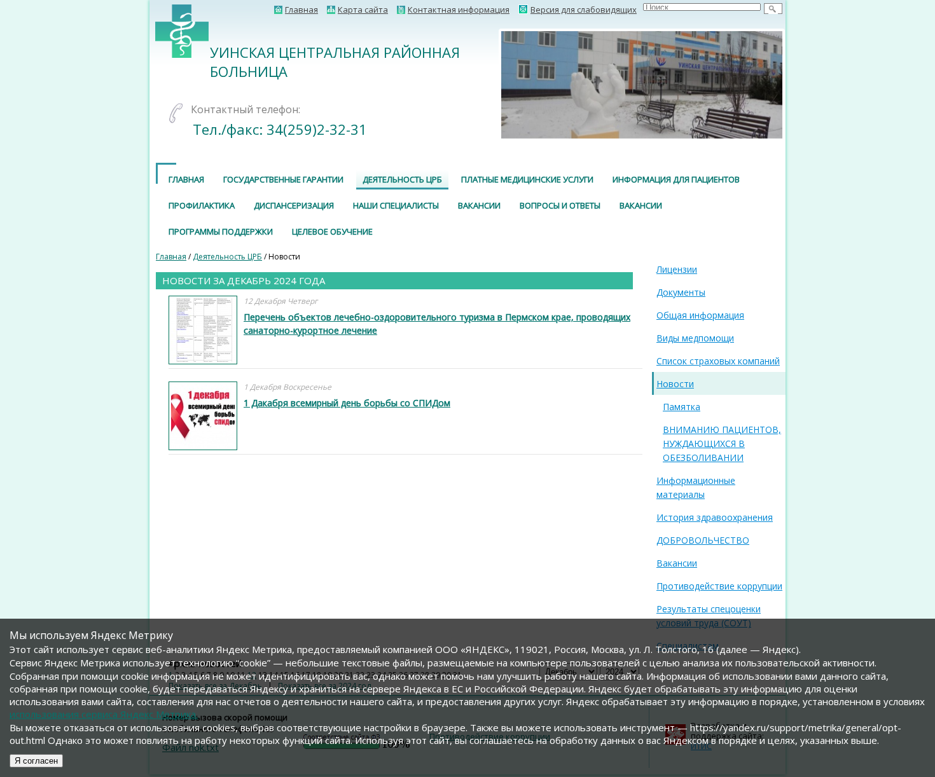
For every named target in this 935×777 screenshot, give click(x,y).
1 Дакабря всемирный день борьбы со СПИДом (347, 403)
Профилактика (202, 205)
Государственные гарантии (283, 179)
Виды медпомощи (695, 338)
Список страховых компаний (718, 361)
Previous (482, 84)
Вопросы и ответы (560, 205)
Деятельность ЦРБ (402, 179)
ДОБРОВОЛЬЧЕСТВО (702, 540)
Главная (186, 179)
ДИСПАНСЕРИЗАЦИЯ (294, 205)
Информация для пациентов (676, 179)
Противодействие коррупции (719, 586)
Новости (675, 384)
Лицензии (676, 269)
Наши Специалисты (396, 205)
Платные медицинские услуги (527, 179)
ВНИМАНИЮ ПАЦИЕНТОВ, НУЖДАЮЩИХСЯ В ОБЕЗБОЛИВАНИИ (722, 443)
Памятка (681, 407)
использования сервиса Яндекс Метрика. (104, 714)
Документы (680, 292)
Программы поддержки (221, 231)
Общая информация (700, 315)
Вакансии (479, 205)
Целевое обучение (332, 231)
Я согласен (36, 761)
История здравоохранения (714, 517)
